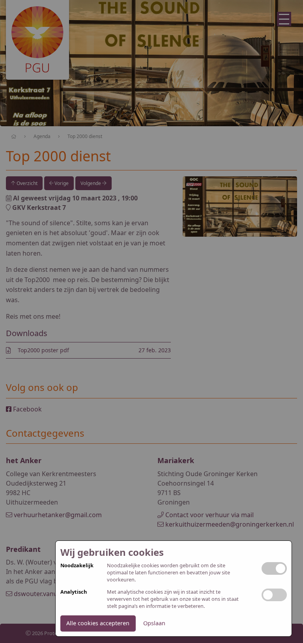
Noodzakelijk (77, 565)
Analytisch (73, 592)
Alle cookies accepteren (97, 623)
